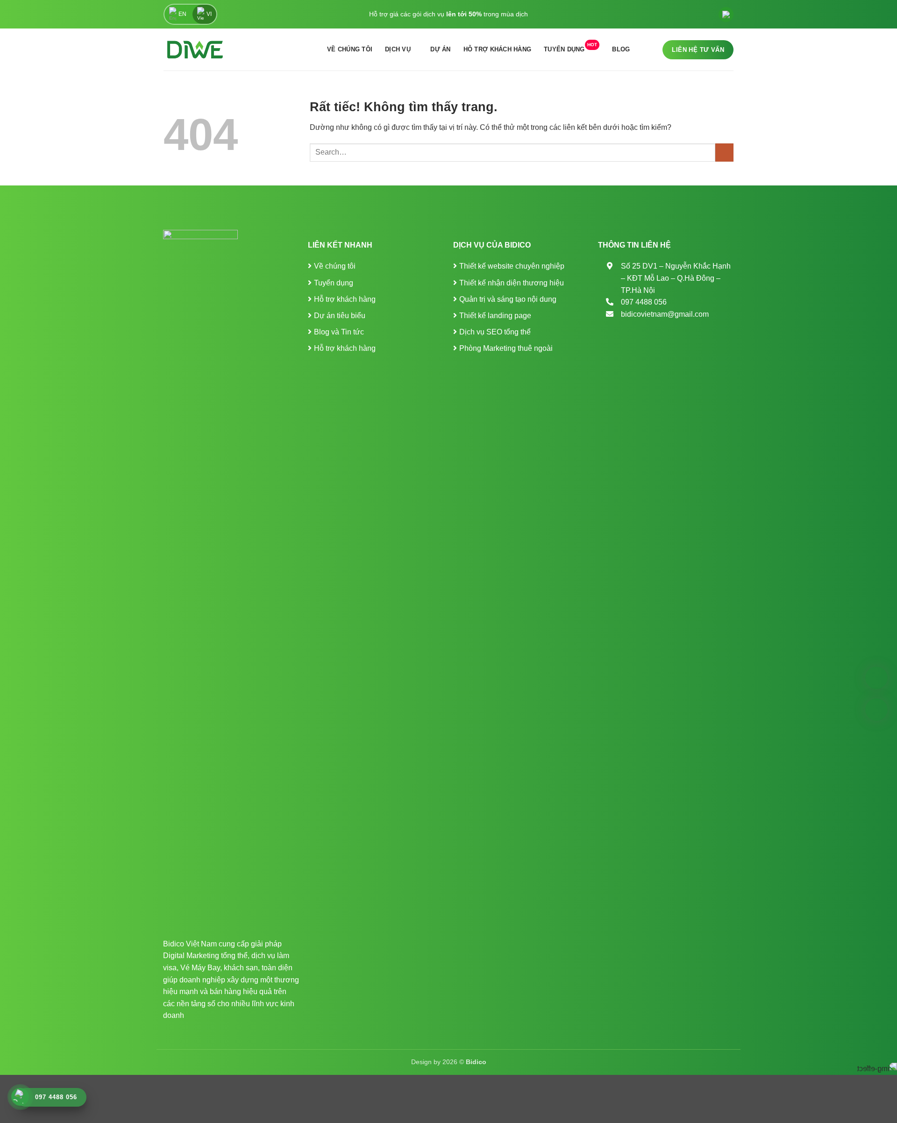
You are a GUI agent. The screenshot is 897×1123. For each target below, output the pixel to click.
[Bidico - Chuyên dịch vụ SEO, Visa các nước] (195, 49)
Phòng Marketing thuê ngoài (506, 348)
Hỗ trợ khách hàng (497, 49)
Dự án (440, 49)
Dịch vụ (398, 49)
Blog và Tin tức (339, 332)
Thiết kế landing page (495, 316)
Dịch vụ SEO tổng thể (495, 332)
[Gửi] (724, 152)
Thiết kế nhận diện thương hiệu (511, 283)
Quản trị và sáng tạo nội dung (507, 299)
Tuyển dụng (570, 47)
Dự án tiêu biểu (339, 316)
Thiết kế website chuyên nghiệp (511, 266)
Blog (621, 49)
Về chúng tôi (349, 49)
